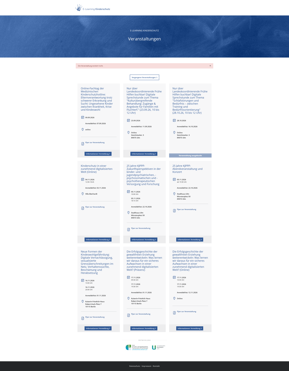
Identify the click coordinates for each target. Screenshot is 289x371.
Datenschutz (134, 366)
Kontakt (156, 366)
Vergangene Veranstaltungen (144, 77)
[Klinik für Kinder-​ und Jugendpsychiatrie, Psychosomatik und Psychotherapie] (137, 347)
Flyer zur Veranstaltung (94, 142)
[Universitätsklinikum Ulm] (158, 347)
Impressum (146, 366)
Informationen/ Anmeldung (97, 154)
